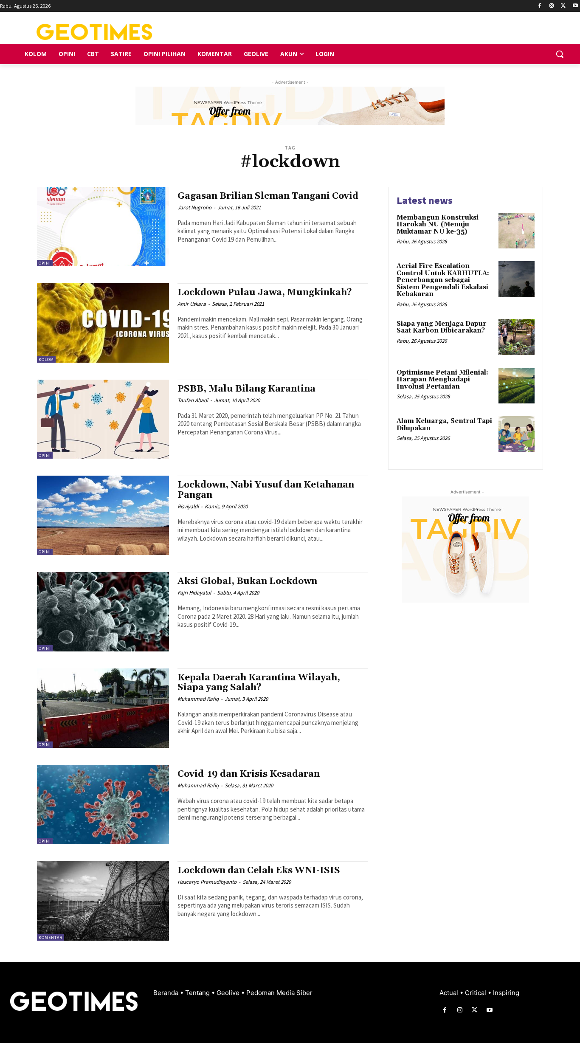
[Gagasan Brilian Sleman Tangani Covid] (103, 226)
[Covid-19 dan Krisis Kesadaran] (103, 804)
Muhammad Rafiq (198, 698)
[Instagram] (552, 6)
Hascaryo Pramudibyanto (207, 881)
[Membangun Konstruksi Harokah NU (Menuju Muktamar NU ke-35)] (516, 231)
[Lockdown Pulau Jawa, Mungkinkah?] (103, 323)
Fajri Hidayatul (194, 592)
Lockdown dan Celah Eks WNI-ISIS (258, 870)
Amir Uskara (191, 303)
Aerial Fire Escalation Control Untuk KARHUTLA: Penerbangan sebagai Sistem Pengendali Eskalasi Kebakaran (443, 280)
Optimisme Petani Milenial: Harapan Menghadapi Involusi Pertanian (442, 380)
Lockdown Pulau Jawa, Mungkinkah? (264, 292)
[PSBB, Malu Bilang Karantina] (103, 419)
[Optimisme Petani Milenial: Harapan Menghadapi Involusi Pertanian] (516, 386)
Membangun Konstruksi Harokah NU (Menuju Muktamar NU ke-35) (438, 225)
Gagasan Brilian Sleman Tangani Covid (267, 196)
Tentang (198, 993)
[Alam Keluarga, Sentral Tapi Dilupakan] (516, 434)
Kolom (46, 359)
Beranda (166, 993)
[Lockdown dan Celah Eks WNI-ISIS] (103, 901)
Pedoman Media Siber (279, 993)
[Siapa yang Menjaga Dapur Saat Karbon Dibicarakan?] (516, 337)
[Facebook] (540, 6)
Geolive (229, 993)
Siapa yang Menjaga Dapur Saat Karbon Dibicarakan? (442, 327)
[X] (563, 6)
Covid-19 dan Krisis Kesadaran (248, 774)
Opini (45, 263)
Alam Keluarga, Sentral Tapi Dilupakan (444, 424)
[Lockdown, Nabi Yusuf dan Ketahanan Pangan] (103, 515)
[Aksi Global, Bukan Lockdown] (103, 611)
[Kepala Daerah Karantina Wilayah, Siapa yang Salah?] (103, 708)
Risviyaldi (188, 506)
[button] (559, 54)
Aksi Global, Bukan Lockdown (247, 581)
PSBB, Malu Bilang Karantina (246, 389)
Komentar (50, 937)
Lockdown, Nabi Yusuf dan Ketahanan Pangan (265, 489)
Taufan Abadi (192, 400)
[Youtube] (575, 6)
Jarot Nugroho (194, 207)
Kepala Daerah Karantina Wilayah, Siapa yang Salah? (258, 682)
